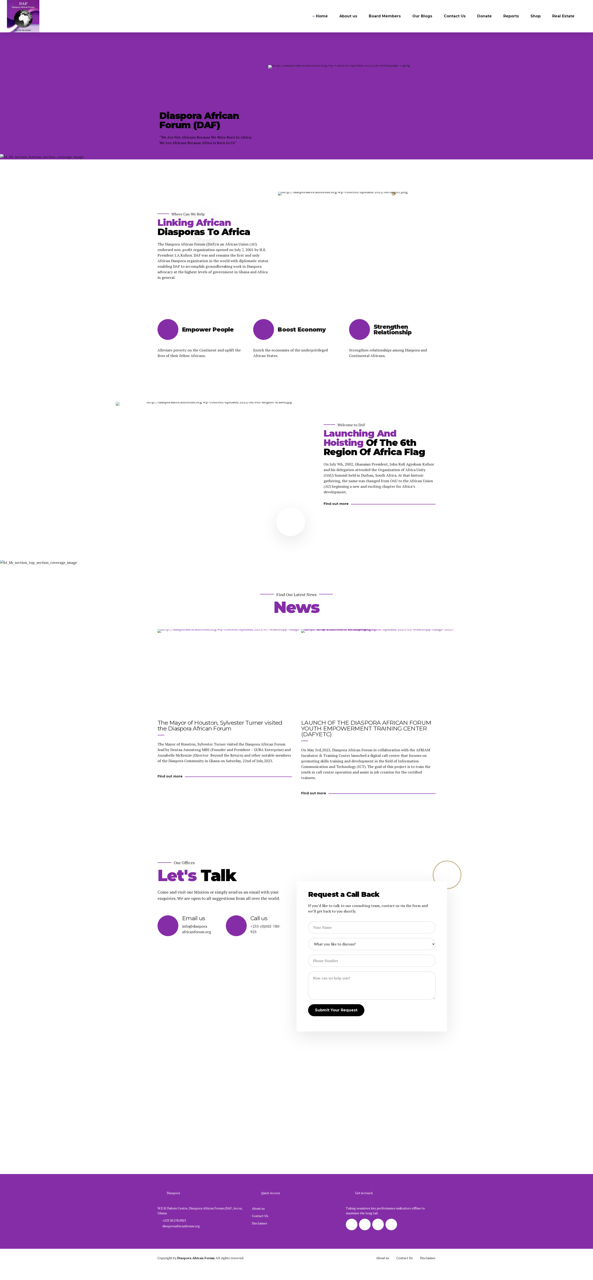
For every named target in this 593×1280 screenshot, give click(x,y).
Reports (511, 16)
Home (322, 16)
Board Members (385, 16)
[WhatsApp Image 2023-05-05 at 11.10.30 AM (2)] (380, 703)
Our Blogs (422, 16)
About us (348, 16)
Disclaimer (259, 1223)
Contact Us (455, 16)
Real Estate (563, 16)
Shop (535, 16)
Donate (484, 16)
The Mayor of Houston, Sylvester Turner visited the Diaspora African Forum (220, 725)
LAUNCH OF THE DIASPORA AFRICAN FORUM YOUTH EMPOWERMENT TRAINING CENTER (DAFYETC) (366, 728)
